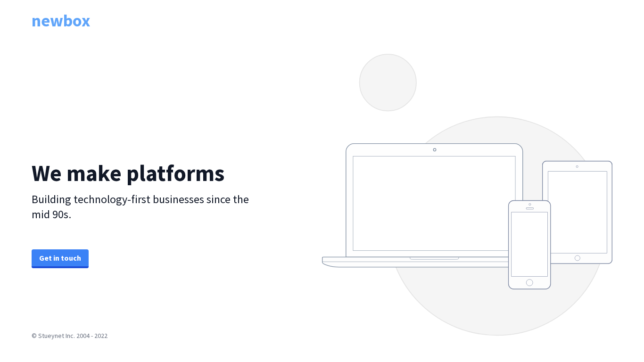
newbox (61, 20)
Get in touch (60, 258)
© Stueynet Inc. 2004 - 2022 (69, 335)
